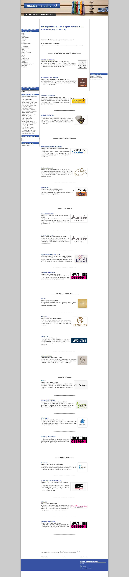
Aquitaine (23, 34)
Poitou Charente (25, 62)
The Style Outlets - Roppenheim (28, 131)
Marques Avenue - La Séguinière (28, 121)
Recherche (36, 14)
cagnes (67, 551)
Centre (23, 42)
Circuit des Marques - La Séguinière (29, 122)
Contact (82, 563)
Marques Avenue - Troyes (27, 112)
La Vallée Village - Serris (27, 106)
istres (42, 552)
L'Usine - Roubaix (25, 119)
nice (69, 552)
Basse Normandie (25, 37)
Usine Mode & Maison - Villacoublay (29, 111)
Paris (23, 49)
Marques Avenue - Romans (27, 127)
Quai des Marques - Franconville (28, 109)
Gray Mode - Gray (25, 125)
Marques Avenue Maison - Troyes (29, 114)
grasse (80, 551)
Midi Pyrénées (25, 56)
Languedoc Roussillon (26, 52)
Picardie (23, 61)
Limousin (23, 53)
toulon (74, 552)
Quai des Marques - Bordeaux (28, 128)
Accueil (28, 14)
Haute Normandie (25, 48)
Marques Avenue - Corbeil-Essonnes (29, 102)
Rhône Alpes (24, 65)
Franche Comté (25, 46)
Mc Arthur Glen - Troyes (27, 117)
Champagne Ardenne (26, 43)
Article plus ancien (84, 556)
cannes (71, 551)
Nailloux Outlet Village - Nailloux (28, 133)
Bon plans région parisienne (96, 77)
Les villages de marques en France (29, 96)
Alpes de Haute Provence (46, 44)
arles (57, 551)
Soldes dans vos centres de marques (29, 98)
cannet (74, 551)
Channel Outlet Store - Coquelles (28, 130)
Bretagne (23, 40)
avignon (64, 551)
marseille (61, 552)
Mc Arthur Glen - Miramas (27, 99)
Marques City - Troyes (26, 115)
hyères (83, 551)
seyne (71, 552)
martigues (66, 552)
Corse (23, 45)
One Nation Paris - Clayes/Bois (28, 103)
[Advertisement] (29, 23)
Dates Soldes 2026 (46, 14)
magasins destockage (54, 552)
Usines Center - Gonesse (27, 108)
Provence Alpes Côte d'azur (27, 64)
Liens (81, 565)
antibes (53, 551)
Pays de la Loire (25, 59)
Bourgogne (24, 39)
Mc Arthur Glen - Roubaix (27, 118)
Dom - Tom (24, 67)
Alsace (23, 33)
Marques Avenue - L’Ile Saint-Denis (29, 105)
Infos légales (83, 566)
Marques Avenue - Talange (27, 124)
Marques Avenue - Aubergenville (28, 100)
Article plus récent (44, 556)
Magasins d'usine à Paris (95, 76)
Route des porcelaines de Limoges (97, 79)
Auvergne (24, 36)
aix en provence (48, 551)
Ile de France (24, 50)
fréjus (77, 551)
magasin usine (47, 552)
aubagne (60, 551)
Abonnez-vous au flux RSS (27, 145)
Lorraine (23, 55)
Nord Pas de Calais (26, 58)
